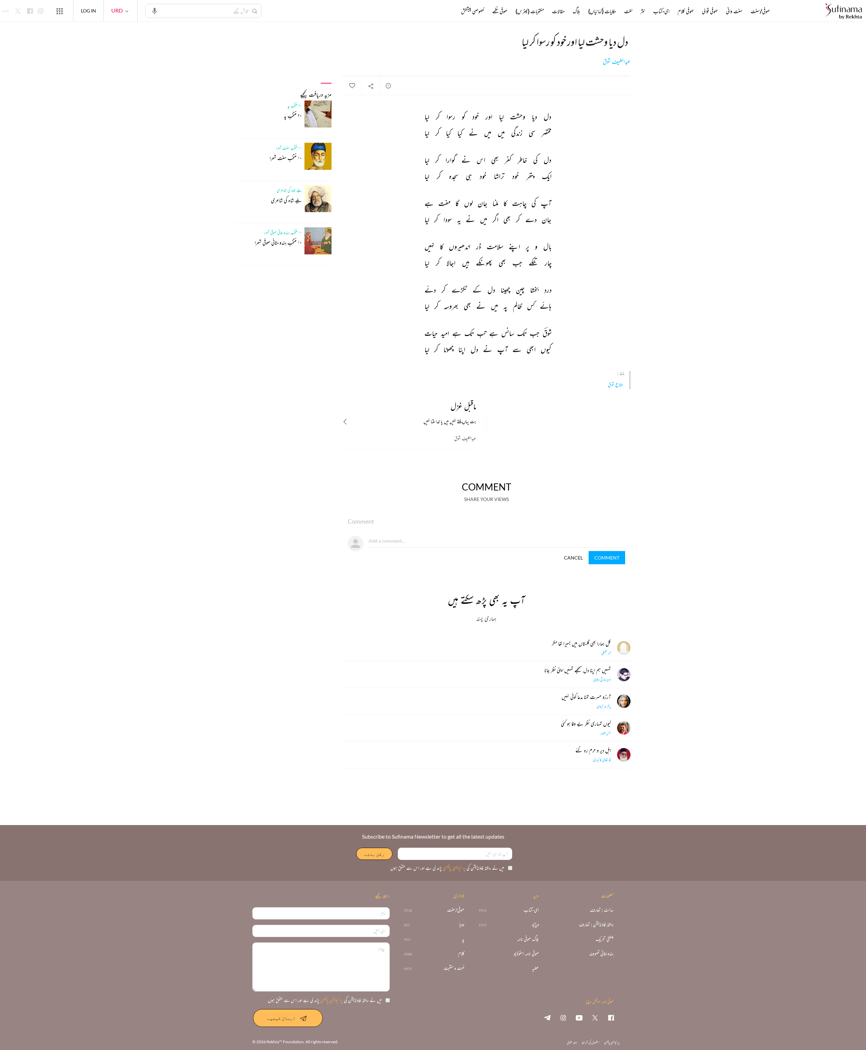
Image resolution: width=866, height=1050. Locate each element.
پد (463, 939)
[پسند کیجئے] (351, 85)
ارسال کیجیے (281, 1018)
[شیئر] (370, 85)
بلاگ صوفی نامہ (528, 939)
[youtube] (579, 1017)
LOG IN (88, 11)
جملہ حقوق (572, 1042)
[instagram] (563, 1017)
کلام (461, 954)
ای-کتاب (661, 11)
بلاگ (576, 11)
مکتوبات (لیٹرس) (530, 11)
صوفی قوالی (710, 11)
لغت (628, 11)
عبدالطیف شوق (617, 61)
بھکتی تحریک (605, 939)
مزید (450, 11)
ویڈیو (535, 925)
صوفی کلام (686, 11)
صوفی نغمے (499, 11)
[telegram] (547, 1017)
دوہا (461, 925)
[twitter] (595, 1017)
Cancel (573, 558)
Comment (606, 558)
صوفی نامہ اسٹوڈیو (526, 954)
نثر (642, 11)
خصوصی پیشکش (472, 11)
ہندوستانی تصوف (601, 954)
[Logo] (843, 11)
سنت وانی (734, 11)
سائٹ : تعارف (602, 910)
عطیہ (535, 968)
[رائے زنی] (388, 85)
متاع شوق (615, 384)
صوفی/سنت (760, 11)
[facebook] (611, 1017)
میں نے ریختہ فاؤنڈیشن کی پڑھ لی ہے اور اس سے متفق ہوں (447, 868)
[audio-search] (154, 10)
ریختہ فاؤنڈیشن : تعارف (596, 925)
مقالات (558, 11)
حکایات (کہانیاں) (602, 11)
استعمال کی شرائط (590, 1042)
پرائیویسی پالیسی (453, 868)
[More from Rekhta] (59, 11)
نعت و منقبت (454, 968)
